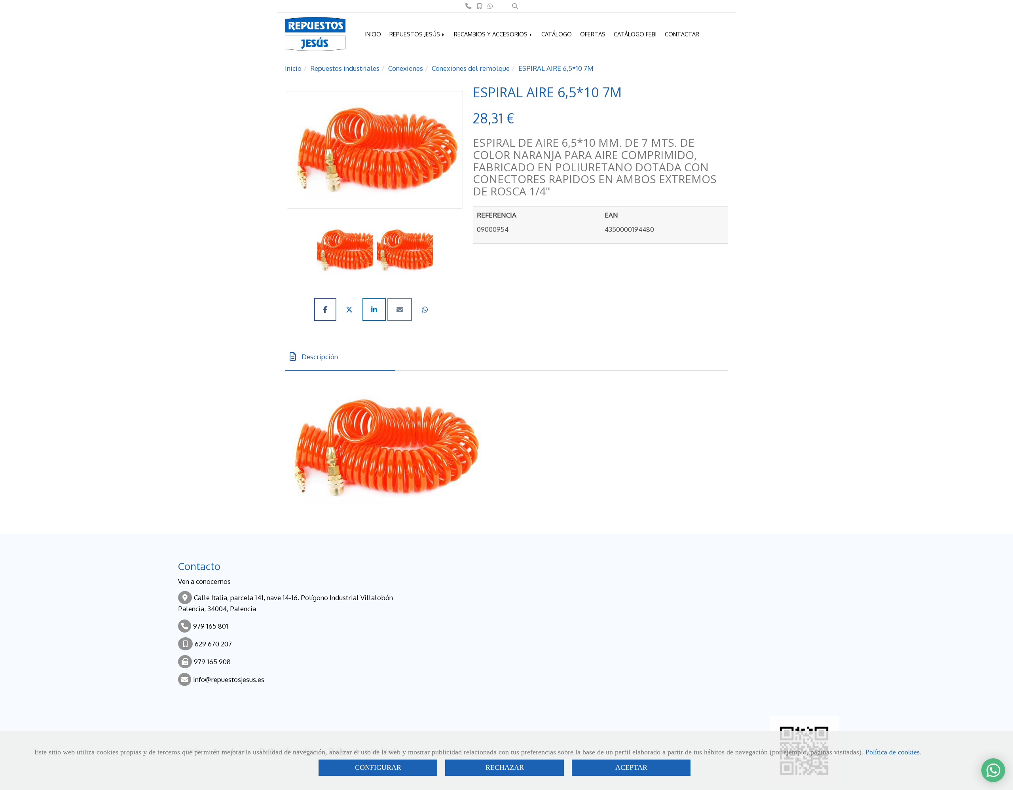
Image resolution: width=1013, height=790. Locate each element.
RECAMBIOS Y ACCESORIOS (491, 34)
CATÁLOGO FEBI (635, 34)
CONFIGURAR (378, 767)
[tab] (340, 356)
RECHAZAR (505, 767)
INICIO (373, 34)
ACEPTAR (631, 767)
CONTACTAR (682, 34)
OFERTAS (592, 34)
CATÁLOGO (556, 34)
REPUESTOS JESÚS (415, 34)
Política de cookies (892, 752)
